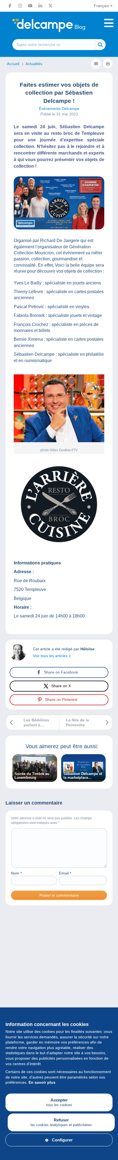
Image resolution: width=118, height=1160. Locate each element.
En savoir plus (42, 1082)
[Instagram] (20, 5)
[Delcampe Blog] (59, 25)
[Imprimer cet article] (108, 63)
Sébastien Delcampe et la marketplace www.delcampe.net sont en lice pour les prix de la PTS (82, 776)
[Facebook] (9, 5)
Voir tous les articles (51, 656)
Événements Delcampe (59, 108)
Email (65, 873)
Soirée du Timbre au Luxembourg (32, 776)
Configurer (62, 1140)
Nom (16, 873)
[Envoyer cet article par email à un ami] (96, 63)
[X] (50, 5)
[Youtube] (30, 5)
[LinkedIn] (40, 5)
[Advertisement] (59, 980)
